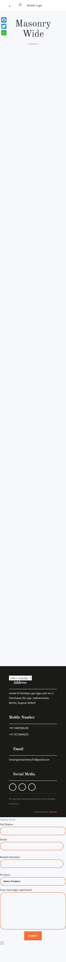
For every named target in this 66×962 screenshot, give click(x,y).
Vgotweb (53, 811)
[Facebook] (4, 20)
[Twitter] (4, 26)
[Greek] (20, 670)
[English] (11, 670)
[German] (25, 670)
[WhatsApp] (4, 33)
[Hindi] (16, 670)
